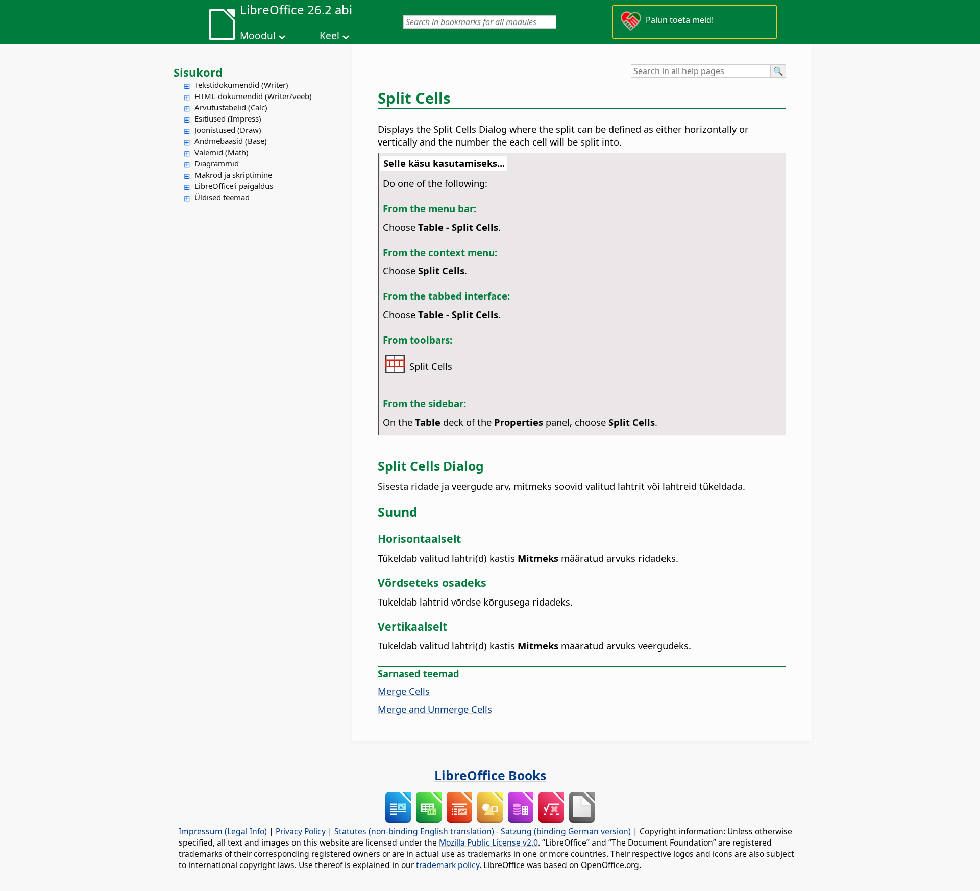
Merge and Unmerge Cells (435, 709)
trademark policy (447, 865)
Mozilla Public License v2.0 (488, 842)
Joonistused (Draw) (227, 130)
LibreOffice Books (490, 775)
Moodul (258, 35)
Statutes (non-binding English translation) (414, 831)
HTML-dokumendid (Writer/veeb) (253, 96)
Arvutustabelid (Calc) (230, 107)
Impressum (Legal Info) (223, 831)
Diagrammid (216, 163)
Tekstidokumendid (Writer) (241, 85)
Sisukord (198, 72)
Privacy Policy (301, 831)
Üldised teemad (222, 197)
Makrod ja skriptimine (233, 175)
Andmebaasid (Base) (230, 141)
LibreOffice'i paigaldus (233, 186)
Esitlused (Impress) (227, 118)
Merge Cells (404, 691)
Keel (329, 35)
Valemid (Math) (221, 152)
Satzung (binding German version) (566, 831)
